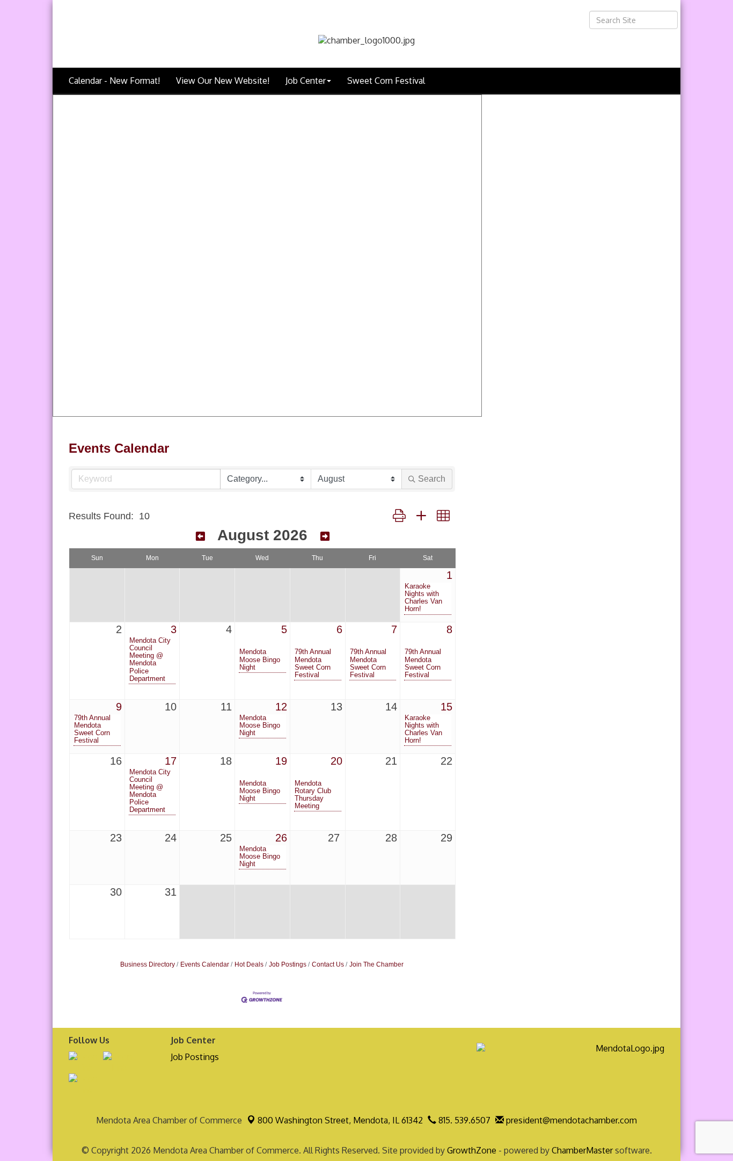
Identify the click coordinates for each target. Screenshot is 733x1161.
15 (446, 707)
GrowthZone (471, 1150)
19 (281, 761)
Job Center (305, 80)
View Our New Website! (222, 80)
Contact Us (328, 964)
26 (281, 838)
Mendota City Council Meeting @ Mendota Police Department (150, 659)
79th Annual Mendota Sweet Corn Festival (313, 663)
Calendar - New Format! (114, 80)
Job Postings (287, 964)
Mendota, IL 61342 (340, 1120)
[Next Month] (325, 536)
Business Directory (147, 964)
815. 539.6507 (463, 1120)
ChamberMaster (582, 1150)
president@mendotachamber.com (570, 1120)
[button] (399, 516)
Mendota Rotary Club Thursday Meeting (313, 795)
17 (171, 761)
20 (336, 761)
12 (281, 707)
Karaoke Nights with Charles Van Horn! (423, 598)
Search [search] (431, 478)
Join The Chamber (376, 964)
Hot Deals (248, 964)
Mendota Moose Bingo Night (259, 659)
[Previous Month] (200, 536)
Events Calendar (204, 964)
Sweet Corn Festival (386, 80)
